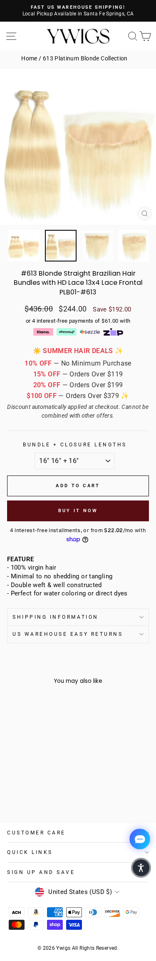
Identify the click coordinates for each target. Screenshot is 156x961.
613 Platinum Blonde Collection (85, 58)
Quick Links (30, 852)
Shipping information (55, 617)
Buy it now (78, 510)
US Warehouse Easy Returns (67, 634)
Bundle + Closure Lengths (75, 445)
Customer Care (36, 833)
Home (29, 58)
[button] (141, 868)
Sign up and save (41, 872)
